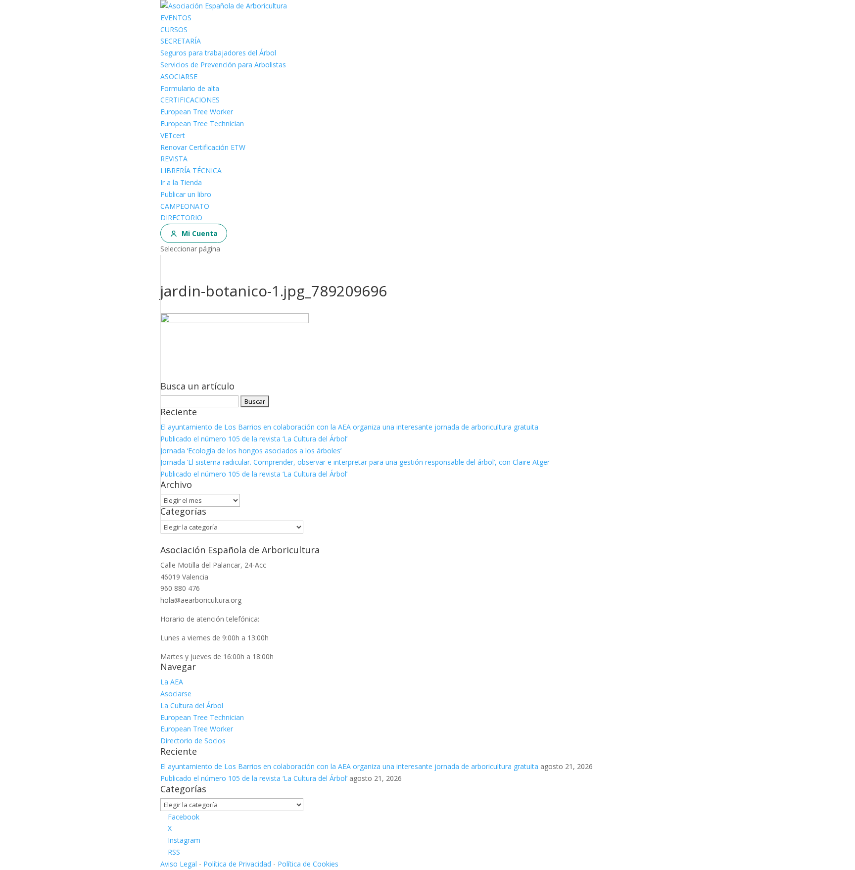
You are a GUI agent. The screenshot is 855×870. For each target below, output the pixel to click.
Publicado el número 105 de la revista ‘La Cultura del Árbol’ (253, 438)
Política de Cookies (308, 864)
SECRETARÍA (180, 41)
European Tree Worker (196, 111)
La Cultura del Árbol (191, 705)
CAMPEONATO (184, 206)
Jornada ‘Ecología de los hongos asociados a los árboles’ (250, 450)
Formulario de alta (189, 88)
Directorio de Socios (193, 740)
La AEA (171, 681)
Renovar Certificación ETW (202, 147)
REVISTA (174, 158)
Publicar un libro (185, 194)
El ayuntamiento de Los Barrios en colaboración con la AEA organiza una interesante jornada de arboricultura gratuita (349, 427)
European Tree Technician (202, 123)
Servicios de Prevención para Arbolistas (223, 64)
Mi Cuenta (200, 233)
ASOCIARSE (178, 76)
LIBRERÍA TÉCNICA (191, 170)
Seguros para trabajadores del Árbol (218, 52)
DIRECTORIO (181, 217)
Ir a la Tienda (181, 182)
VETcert (172, 135)
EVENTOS (175, 17)
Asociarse (175, 693)
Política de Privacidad (237, 864)
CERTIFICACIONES (190, 99)
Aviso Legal (178, 864)
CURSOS (174, 29)
